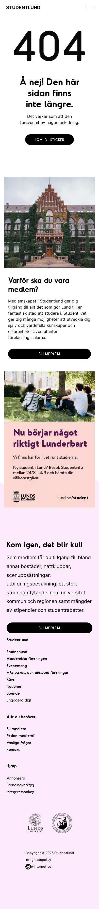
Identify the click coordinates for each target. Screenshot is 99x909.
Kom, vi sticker (49, 140)
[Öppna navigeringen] (91, 6)
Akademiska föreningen (27, 658)
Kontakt (13, 749)
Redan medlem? (21, 735)
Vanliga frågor (19, 742)
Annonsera (16, 778)
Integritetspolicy (20, 791)
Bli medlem (49, 354)
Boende (13, 693)
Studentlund (17, 651)
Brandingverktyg (20, 785)
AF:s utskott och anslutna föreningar (37, 672)
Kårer (11, 679)
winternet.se (41, 866)
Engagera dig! (19, 700)
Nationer (14, 686)
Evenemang (17, 665)
